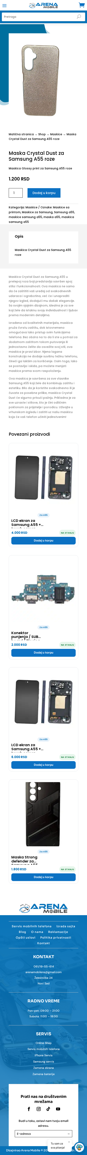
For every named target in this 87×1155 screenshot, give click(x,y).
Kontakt (43, 943)
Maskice (56, 134)
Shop (42, 134)
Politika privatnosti (55, 937)
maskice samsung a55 (25, 217)
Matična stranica (21, 134)
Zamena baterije (44, 1074)
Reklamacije (58, 932)
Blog (22, 932)
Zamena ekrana (43, 1068)
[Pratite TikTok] (48, 1109)
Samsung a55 (64, 212)
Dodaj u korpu (44, 193)
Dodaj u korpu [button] (43, 540)
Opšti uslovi (25, 937)
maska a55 (52, 217)
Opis (19, 236)
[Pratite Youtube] (58, 1109)
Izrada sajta (65, 926)
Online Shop (44, 1043)
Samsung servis (43, 1061)
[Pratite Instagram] (39, 1109)
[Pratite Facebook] (29, 1109)
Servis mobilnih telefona (32, 926)
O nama (37, 932)
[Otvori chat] (79, 1147)
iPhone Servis (43, 1055)
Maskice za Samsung (37, 212)
